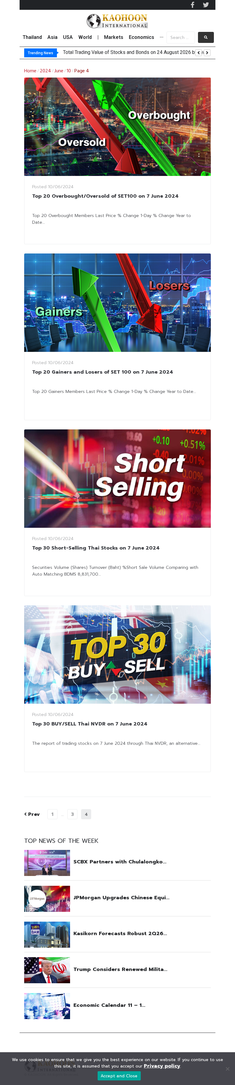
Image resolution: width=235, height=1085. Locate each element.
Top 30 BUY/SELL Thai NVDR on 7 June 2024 (89, 724)
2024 (45, 71)
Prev (32, 814)
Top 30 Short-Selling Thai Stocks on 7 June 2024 (96, 548)
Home (30, 71)
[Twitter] (206, 5)
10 (69, 71)
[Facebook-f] (192, 5)
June (58, 71)
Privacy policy (162, 1066)
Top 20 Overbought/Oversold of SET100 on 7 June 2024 (105, 196)
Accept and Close (119, 1076)
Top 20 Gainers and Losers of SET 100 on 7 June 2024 (102, 372)
